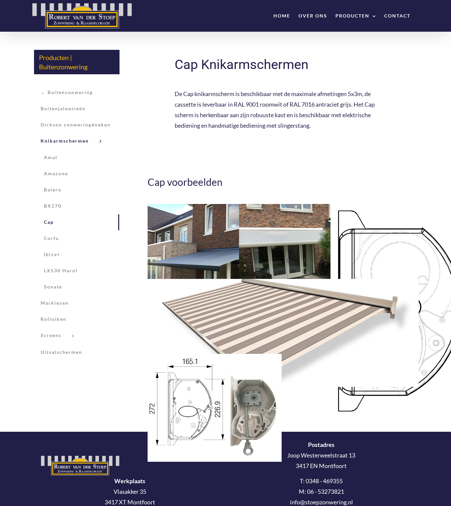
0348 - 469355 (324, 481)
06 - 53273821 (325, 491)
